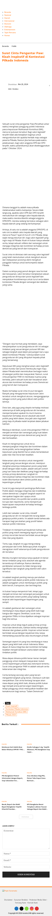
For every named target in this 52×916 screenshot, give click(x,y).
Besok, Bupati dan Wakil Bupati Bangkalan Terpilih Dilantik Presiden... (12, 806)
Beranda (5, 46)
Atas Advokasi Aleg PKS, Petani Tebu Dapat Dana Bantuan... (36, 778)
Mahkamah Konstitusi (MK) (16, 712)
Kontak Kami (32, 903)
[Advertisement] (26, 179)
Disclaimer (8, 900)
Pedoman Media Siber (38, 900)
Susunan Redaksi (21, 900)
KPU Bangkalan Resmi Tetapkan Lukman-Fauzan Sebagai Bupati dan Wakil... (37, 806)
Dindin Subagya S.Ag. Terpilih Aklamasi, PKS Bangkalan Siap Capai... (38, 749)
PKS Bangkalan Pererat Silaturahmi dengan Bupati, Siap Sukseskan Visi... (12, 778)
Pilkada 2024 (11, 715)
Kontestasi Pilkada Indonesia (17, 709)
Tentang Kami (20, 903)
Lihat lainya (25, 817)
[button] (48, 3)
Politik (14, 46)
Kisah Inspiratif (11, 706)
